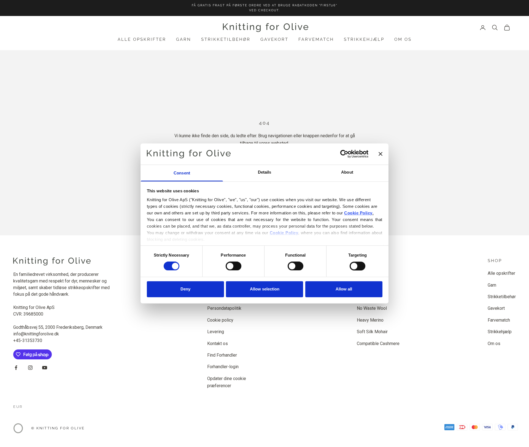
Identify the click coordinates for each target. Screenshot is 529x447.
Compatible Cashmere (378, 343)
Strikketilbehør (225, 39)
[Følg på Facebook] (16, 367)
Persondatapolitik (224, 308)
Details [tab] (264, 172)
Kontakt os (217, 343)
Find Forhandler (222, 355)
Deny (185, 289)
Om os (403, 39)
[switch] (233, 266)
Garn (183, 39)
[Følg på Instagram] (30, 367)
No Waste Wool (372, 308)
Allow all (344, 289)
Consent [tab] (182, 173)
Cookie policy (220, 320)
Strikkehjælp (364, 39)
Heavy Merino (370, 320)
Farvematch (316, 39)
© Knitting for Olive (58, 428)
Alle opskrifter (142, 39)
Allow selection (264, 289)
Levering (215, 331)
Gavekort (274, 39)
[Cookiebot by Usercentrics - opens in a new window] (344, 154)
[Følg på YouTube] (44, 367)
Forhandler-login (223, 366)
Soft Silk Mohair (372, 331)
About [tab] (347, 172)
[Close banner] (380, 154)
